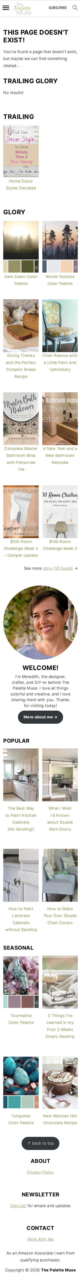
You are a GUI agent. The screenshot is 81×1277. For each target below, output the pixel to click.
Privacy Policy (40, 1172)
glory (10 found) (58, 568)
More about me (38, 717)
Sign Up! (18, 1205)
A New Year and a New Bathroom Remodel (60, 455)
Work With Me (40, 1239)
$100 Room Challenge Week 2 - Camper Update (21, 548)
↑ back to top (40, 1143)
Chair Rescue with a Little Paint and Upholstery (60, 362)
